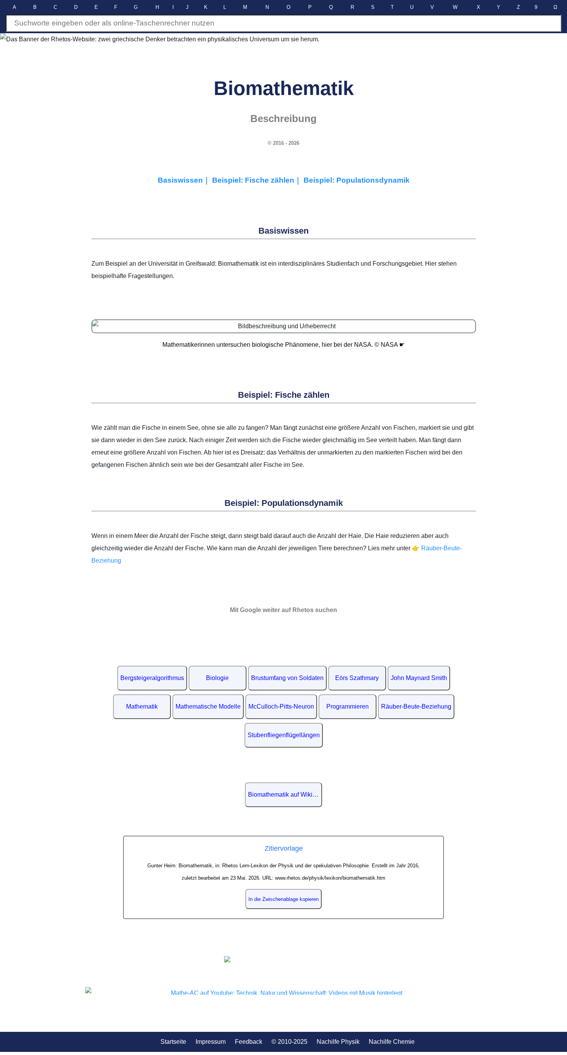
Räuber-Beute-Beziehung (416, 706)
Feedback (248, 1041)
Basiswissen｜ (185, 180)
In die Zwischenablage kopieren (283, 899)
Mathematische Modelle (208, 706)
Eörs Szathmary (357, 678)
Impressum (211, 1041)
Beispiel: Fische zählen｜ (258, 180)
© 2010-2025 (289, 1041)
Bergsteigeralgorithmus (152, 678)
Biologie (217, 678)
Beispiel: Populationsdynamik (357, 180)
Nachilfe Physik (338, 1041)
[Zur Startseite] (283, 959)
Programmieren (347, 706)
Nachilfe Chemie (392, 1041)
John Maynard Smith (419, 678)
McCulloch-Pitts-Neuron (281, 706)
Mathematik (142, 706)
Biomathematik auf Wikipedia (285, 794)
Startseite (173, 1041)
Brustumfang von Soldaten (287, 678)
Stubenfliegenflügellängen (284, 735)
